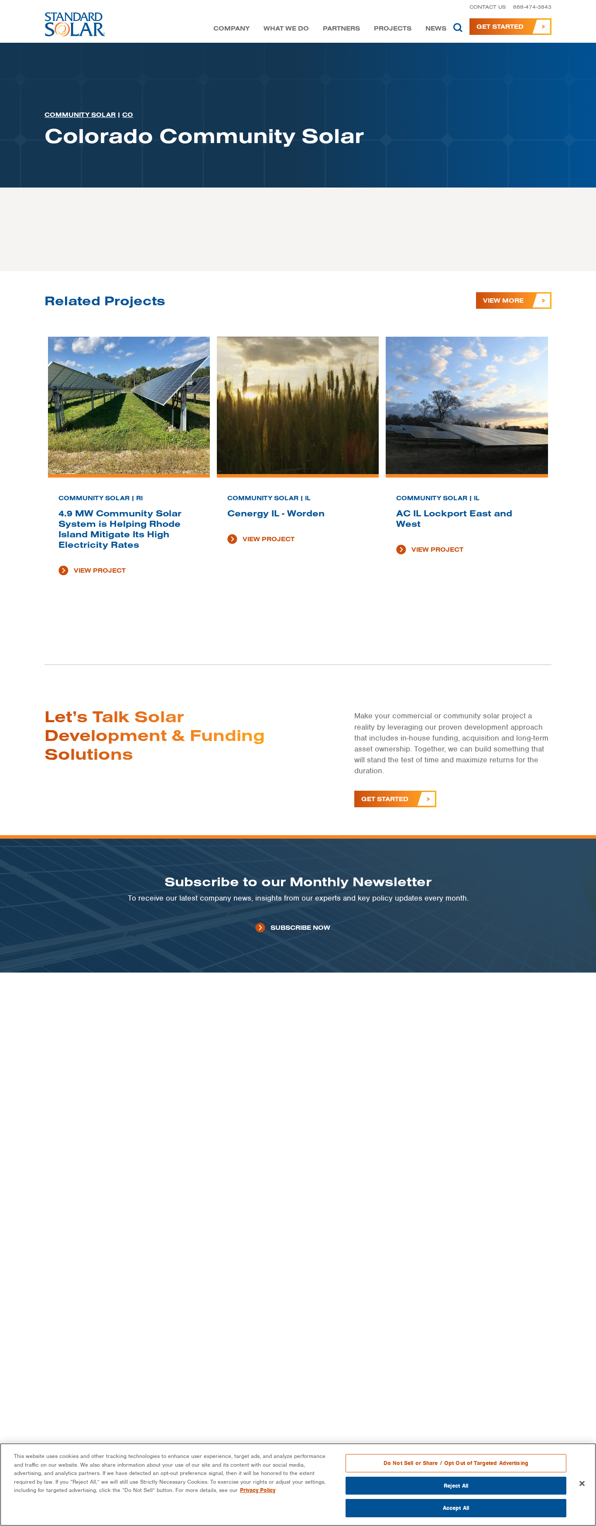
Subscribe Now (300, 928)
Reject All (456, 1485)
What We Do (286, 28)
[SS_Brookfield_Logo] (75, 26)
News (435, 28)
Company (231, 28)
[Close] (582, 1483)
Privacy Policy (257, 1490)
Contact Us (487, 6)
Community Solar (80, 115)
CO (127, 115)
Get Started (500, 27)
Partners (341, 28)
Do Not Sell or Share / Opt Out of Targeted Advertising (456, 1463)
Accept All (456, 1508)
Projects (392, 28)
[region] (298, 1484)
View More (503, 300)
